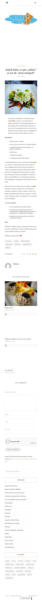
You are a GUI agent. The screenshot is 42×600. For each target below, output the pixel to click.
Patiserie (7, 527)
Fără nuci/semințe (20, 567)
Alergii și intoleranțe (11, 486)
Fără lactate (30, 564)
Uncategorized (9, 547)
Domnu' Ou (8, 506)
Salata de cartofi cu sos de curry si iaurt (18, 339)
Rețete (7, 533)
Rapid (13, 574)
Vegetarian (9, 578)
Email (7, 422)
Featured (7, 513)
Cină (34, 561)
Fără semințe (10, 571)
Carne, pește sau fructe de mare (14, 493)
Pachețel (28, 571)
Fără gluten (25, 241)
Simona (16, 264)
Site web (7, 429)
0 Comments (8, 254)
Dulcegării (8, 510)
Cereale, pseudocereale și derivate (15, 496)
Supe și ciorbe (9, 540)
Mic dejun (19, 571)
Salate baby (21, 65)
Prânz (8, 247)
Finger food (27, 244)
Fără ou (17, 244)
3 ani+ (7, 561)
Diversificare (9, 503)
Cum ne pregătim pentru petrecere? (16, 499)
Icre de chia (8, 370)
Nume (7, 414)
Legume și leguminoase (12, 520)
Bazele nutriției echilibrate (13, 489)
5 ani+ (14, 561)
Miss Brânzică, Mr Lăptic (12, 523)
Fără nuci (9, 244)
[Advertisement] (21, 44)
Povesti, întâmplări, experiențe (14, 530)
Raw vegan (21, 574)
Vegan (29, 574)
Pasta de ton (9, 308)
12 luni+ (8, 241)
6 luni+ (16, 241)
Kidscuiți (7, 516)
